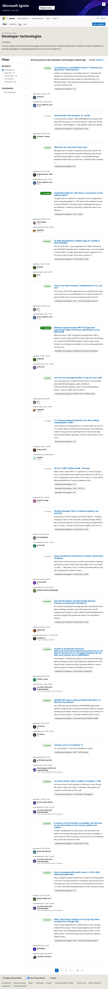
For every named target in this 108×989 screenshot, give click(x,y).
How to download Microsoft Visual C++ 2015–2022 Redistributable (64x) (77, 873)
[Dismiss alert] (103, 4)
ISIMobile (40, 359)
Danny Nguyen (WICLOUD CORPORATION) (46, 769)
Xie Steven (41, 726)
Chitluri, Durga (42, 679)
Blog (30, 983)
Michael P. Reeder (43, 136)
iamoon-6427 (42, 582)
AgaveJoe (40, 230)
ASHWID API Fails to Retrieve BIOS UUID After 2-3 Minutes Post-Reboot (77, 701)
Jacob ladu (41, 545)
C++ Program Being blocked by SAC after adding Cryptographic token (76, 421)
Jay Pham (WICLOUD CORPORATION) (44, 688)
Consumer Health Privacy (64, 983)
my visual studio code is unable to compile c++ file (77, 781)
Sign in (103, 18)
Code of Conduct (94, 983)
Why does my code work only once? (70, 147)
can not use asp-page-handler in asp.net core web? (78, 377)
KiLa (38, 275)
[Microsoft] (4, 18)
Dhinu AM (40, 367)
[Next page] (82, 970)
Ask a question (98, 24)
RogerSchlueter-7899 (44, 174)
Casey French (42, 449)
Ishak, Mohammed (44, 851)
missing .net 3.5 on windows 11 (68, 745)
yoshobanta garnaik (44, 760)
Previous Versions (20, 983)
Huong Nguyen (42, 537)
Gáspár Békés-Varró (44, 898)
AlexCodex (41, 630)
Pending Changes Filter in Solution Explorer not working (76, 512)
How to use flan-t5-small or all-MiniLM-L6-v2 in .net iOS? (78, 286)
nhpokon (40, 97)
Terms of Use (81, 983)
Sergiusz (40, 267)
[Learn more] (14, 73)
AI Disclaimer (6, 983)
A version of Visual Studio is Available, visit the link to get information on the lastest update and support (78, 825)
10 (77, 970)
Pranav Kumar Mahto (45, 802)
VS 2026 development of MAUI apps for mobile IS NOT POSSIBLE (77, 241)
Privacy (48, 983)
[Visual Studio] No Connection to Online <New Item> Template (78, 557)
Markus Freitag (42, 500)
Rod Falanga (41, 222)
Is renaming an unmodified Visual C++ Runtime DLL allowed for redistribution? (78, 68)
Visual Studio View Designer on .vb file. (72, 115)
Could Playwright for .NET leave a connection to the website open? (78, 194)
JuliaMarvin (41, 638)
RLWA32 (40, 457)
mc (38, 309)
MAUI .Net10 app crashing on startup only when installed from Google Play (77, 920)
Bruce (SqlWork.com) (45, 105)
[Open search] (97, 18)
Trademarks (6, 986)
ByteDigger (41, 948)
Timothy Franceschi (44, 956)
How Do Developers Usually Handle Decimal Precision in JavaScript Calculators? (74, 602)
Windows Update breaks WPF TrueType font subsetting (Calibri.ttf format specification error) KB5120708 (77, 329)
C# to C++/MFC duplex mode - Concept (72, 468)
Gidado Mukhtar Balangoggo (47, 590)
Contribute (39, 983)
